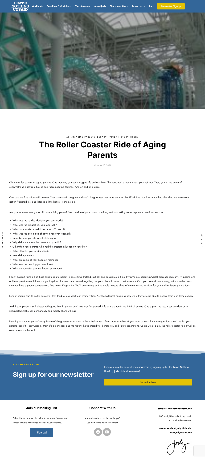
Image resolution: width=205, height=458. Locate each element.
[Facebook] (98, 432)
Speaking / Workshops (59, 6)
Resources (137, 6)
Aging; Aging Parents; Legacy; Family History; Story (102, 137)
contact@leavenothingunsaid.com (175, 408)
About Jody (100, 6)
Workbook (37, 6)
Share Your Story (119, 6)
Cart (151, 6)
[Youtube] (107, 432)
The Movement (82, 6)
